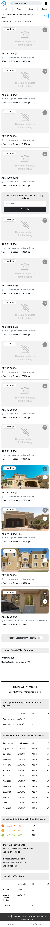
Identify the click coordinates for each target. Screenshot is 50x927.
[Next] (45, 477)
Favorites (38, 924)
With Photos (7, 21)
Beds (31, 9)
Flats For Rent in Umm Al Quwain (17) (15, 662)
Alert (13, 924)
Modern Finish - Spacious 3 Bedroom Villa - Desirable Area (25, 496)
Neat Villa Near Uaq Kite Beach (25, 621)
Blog (9, 916)
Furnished (28, 21)
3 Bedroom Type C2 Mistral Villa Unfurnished (25, 538)
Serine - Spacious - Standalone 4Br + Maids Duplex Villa (25, 455)
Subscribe (25, 209)
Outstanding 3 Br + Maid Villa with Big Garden (25, 579)
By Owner (18, 21)
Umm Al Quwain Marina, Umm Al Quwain (25, 57)
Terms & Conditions (28, 916)
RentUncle (3, 3)
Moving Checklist (27, 919)
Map (45, 16)
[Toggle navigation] (46, 3)
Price (19, 9)
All (6, 9)
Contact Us (16, 916)
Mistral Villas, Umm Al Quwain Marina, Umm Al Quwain (25, 140)
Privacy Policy (41, 916)
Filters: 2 (44, 9)
